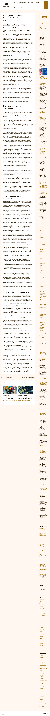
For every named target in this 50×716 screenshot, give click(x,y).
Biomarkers (41, 286)
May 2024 (41, 272)
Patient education (43, 322)
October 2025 (42, 247)
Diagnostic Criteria (43, 304)
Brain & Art (41, 288)
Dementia (32, 2)
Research (41, 330)
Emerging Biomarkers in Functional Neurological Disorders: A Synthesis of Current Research (25, 397)
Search (41, 15)
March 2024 (42, 275)
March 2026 (42, 608)
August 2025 (42, 251)
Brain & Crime (42, 289)
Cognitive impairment (43, 299)
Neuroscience (42, 319)
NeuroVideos (42, 320)
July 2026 (41, 601)
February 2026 (42, 240)
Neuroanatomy (42, 312)
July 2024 (41, 268)
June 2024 (41, 270)
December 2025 (42, 244)
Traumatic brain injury (22, 2)
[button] (16, 2)
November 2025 (42, 615)
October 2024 (42, 265)
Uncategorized (42, 335)
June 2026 (41, 233)
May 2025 (41, 256)
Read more (41, 66)
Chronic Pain (16, 7)
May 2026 (41, 235)
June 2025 (41, 254)
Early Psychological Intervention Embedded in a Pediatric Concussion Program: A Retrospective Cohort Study (43, 414)
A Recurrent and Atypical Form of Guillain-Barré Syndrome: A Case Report (43, 153)
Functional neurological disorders (8, 400)
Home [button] (15, 2)
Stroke (21, 7)
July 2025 (41, 253)
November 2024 (42, 263)
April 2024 (41, 274)
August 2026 (42, 230)
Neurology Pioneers (43, 317)
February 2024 (42, 277)
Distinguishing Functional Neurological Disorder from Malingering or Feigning (8, 397)
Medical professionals (43, 310)
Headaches (37, 2)
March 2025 (42, 260)
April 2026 (41, 237)
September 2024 (42, 267)
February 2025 (42, 261)
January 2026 (42, 242)
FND (28, 2)
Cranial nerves (42, 300)
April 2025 (41, 258)
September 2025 (42, 249)
